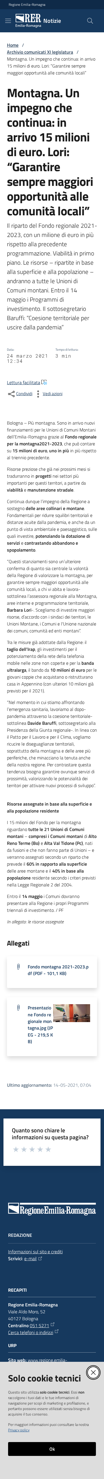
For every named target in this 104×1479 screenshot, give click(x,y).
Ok (52, 1449)
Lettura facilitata (23, 382)
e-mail (30, 1258)
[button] (90, 21)
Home (12, 45)
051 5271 (39, 1325)
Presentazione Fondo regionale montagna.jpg (40, 1024)
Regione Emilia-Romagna (27, 4)
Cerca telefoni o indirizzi (30, 1332)
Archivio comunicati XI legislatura (40, 51)
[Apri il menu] (8, 20)
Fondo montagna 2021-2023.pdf (58, 970)
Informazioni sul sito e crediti (35, 1251)
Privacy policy (18, 1430)
